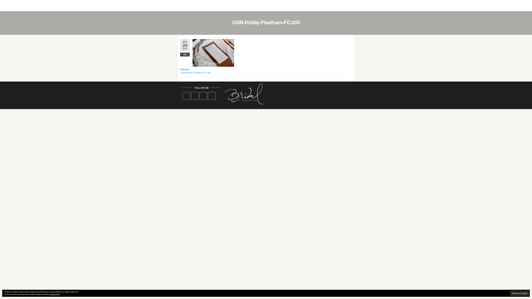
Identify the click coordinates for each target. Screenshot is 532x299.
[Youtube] (212, 96)
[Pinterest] (203, 96)
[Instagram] (195, 96)
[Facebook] (186, 96)
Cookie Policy (55, 294)
